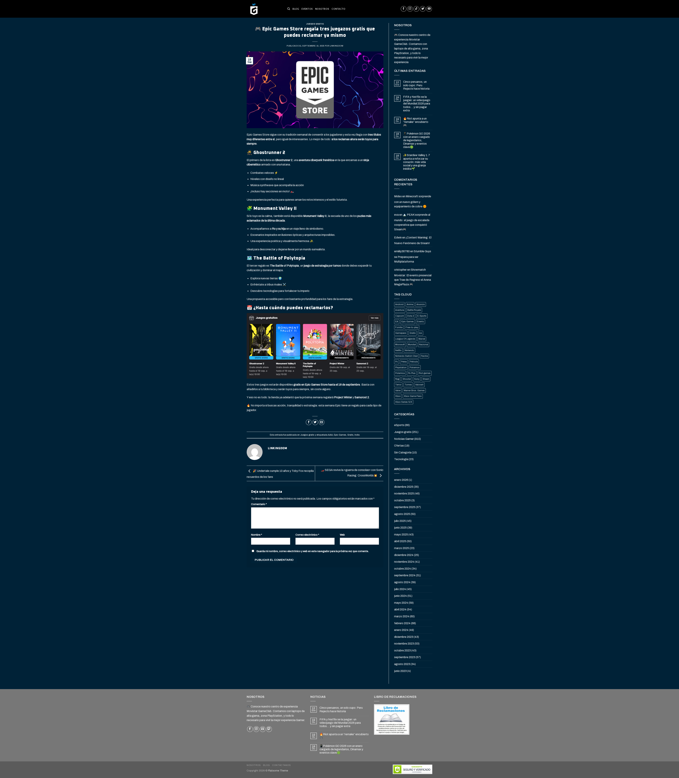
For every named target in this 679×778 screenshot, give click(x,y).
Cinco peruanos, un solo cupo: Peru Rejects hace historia (416, 85)
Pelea (404, 361)
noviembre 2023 (404, 643)
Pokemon (415, 367)
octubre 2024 (402, 568)
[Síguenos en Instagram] (410, 9)
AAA (330, 435)
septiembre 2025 (404, 507)
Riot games (425, 373)
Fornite (398, 327)
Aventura (399, 310)
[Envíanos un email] (263, 729)
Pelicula (414, 361)
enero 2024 (401, 629)
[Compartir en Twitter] (315, 422)
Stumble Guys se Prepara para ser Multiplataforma (412, 256)
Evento (420, 321)
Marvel (422, 339)
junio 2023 (400, 670)
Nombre (256, 534)
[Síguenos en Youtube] (429, 9)
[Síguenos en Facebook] (404, 9)
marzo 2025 (401, 548)
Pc (396, 361)
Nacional (423, 344)
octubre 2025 (402, 500)
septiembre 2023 (404, 657)
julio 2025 (400, 520)
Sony (416, 379)
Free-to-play (412, 327)
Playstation (401, 367)
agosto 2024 (402, 582)
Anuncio (420, 304)
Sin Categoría (402, 452)
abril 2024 (400, 609)
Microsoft (400, 344)
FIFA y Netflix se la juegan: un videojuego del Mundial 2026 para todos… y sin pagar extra (416, 103)
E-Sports (421, 316)
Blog (295, 8)
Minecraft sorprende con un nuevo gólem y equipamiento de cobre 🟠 (412, 201)
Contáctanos (281, 765)
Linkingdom (336, 46)
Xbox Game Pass (413, 396)
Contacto (338, 8)
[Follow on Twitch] (269, 729)
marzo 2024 (401, 616)
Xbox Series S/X (403, 402)
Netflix (398, 350)
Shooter (407, 379)
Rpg (397, 379)
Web (342, 534)
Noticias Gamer (404, 438)
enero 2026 (401, 479)
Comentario (259, 504)
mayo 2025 (401, 534)
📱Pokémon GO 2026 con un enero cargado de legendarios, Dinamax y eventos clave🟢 (416, 140)
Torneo (408, 384)
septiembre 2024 (404, 575)
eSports (399, 425)
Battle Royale (414, 310)
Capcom (399, 316)
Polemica (400, 373)
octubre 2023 (402, 650)
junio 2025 (400, 527)
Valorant (419, 384)
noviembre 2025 (404, 493)
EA (396, 321)
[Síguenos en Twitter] (423, 9)
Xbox (398, 396)
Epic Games (340, 435)
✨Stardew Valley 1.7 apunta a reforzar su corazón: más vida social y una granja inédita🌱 (416, 162)
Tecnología (401, 459)
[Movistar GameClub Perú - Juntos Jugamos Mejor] (264, 9)
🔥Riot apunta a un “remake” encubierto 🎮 (415, 122)
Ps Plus (412, 373)
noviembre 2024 (404, 561)
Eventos (307, 8)
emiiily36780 (402, 251)
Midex (398, 196)
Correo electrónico (307, 534)
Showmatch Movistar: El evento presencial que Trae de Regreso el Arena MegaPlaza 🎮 (412, 277)
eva (396, 214)
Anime (410, 304)
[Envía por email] (321, 422)
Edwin (398, 237)
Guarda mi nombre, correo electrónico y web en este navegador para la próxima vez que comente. (312, 551)
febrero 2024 (402, 623)
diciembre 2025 (403, 486)
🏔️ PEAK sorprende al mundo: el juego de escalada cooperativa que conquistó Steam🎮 (412, 222)
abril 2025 (400, 541)
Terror (398, 384)
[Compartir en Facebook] (309, 422)
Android (399, 304)
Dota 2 (410, 316)
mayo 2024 (401, 602)
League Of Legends (405, 339)
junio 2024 (400, 595)
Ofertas (399, 445)
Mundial (412, 344)
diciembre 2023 (403, 636)
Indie (357, 435)
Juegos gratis (315, 24)
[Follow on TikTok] (416, 9)
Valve (398, 390)
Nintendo (409, 350)
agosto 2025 (402, 513)
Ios (420, 333)
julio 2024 (400, 589)
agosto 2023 (402, 664)
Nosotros (322, 8)
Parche (424, 356)
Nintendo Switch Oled (406, 356)
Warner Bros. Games (414, 390)
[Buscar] (288, 8)
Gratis (350, 435)
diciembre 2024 (403, 554)
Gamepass (400, 333)
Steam (426, 379)
